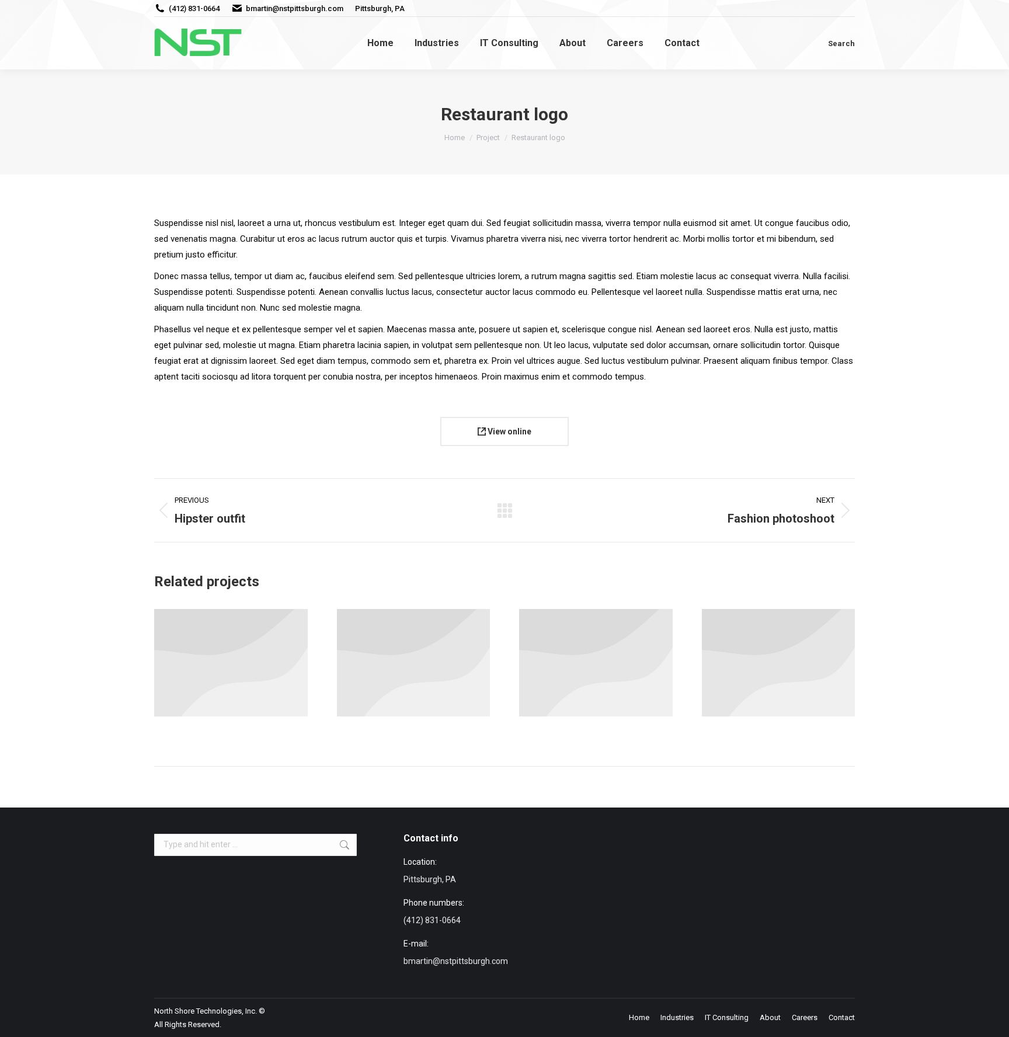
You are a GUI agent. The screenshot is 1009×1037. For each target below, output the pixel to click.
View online (508, 431)
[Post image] (231, 662)
